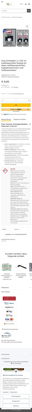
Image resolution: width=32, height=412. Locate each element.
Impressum (6, 392)
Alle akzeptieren (16, 396)
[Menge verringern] (3, 100)
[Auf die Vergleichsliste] (27, 26)
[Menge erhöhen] (29, 100)
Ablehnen (16, 406)
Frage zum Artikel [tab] (19, 119)
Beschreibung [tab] (6, 119)
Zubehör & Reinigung (13, 77)
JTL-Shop (19, 410)
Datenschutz (13, 392)
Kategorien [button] (5, 287)
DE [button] (21, 4)
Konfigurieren (16, 401)
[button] (25, 4)
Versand (16, 87)
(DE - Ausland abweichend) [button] (17, 93)
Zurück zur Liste (6, 17)
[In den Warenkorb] (2, 22)
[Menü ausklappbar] (2, 1)
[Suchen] (29, 10)
